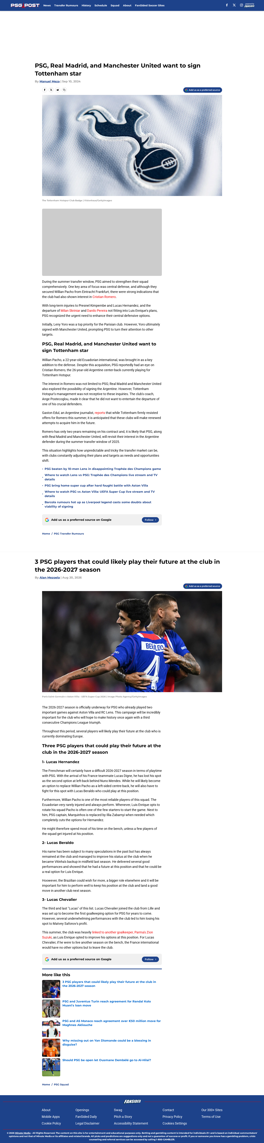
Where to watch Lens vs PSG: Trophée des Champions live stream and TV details (101, 477)
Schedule (101, 5)
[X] (234, 5)
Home (46, 533)
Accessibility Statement (131, 1123)
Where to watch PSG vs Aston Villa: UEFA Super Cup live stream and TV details (100, 494)
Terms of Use (211, 1117)
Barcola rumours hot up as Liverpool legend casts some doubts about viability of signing (98, 504)
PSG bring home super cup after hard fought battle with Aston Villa (96, 485)
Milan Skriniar (71, 310)
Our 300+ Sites (211, 1110)
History (86, 5)
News (47, 5)
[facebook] (227, 5)
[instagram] (241, 5)
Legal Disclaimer (87, 1123)
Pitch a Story (123, 1117)
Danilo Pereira (97, 310)
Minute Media (22, 1133)
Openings (82, 1110)
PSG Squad (61, 1084)
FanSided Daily (86, 1117)
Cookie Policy (51, 1123)
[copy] (64, 89)
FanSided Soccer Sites (149, 5)
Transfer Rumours (66, 5)
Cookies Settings (175, 1123)
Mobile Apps (51, 1117)
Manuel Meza (50, 81)
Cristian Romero (104, 297)
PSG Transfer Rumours (69, 533)
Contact (168, 1110)
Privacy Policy (172, 1117)
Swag (118, 1110)
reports (100, 413)
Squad (115, 5)
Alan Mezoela (50, 577)
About (127, 5)
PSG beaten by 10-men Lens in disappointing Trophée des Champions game (103, 469)
